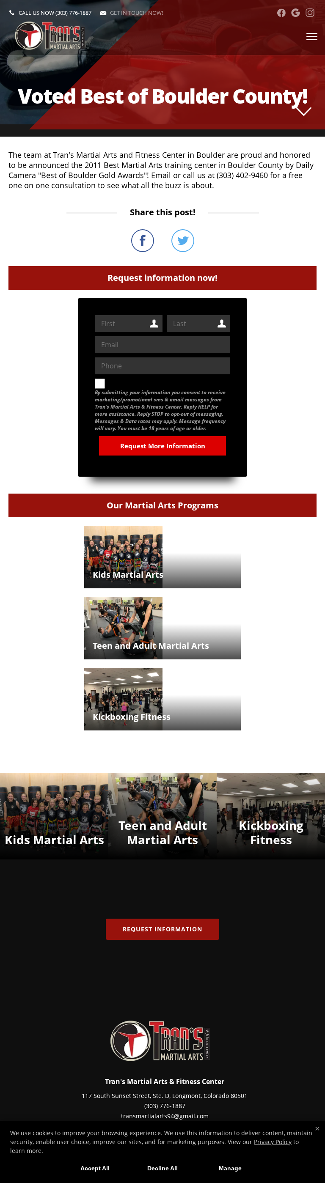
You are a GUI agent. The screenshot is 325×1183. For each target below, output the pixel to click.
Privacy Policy (273, 1142)
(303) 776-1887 (73, 12)
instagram (310, 12)
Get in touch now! (136, 12)
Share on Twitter (182, 240)
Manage (230, 1168)
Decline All (162, 1168)
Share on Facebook (142, 240)
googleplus (295, 12)
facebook (281, 12)
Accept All (95, 1168)
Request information (162, 929)
